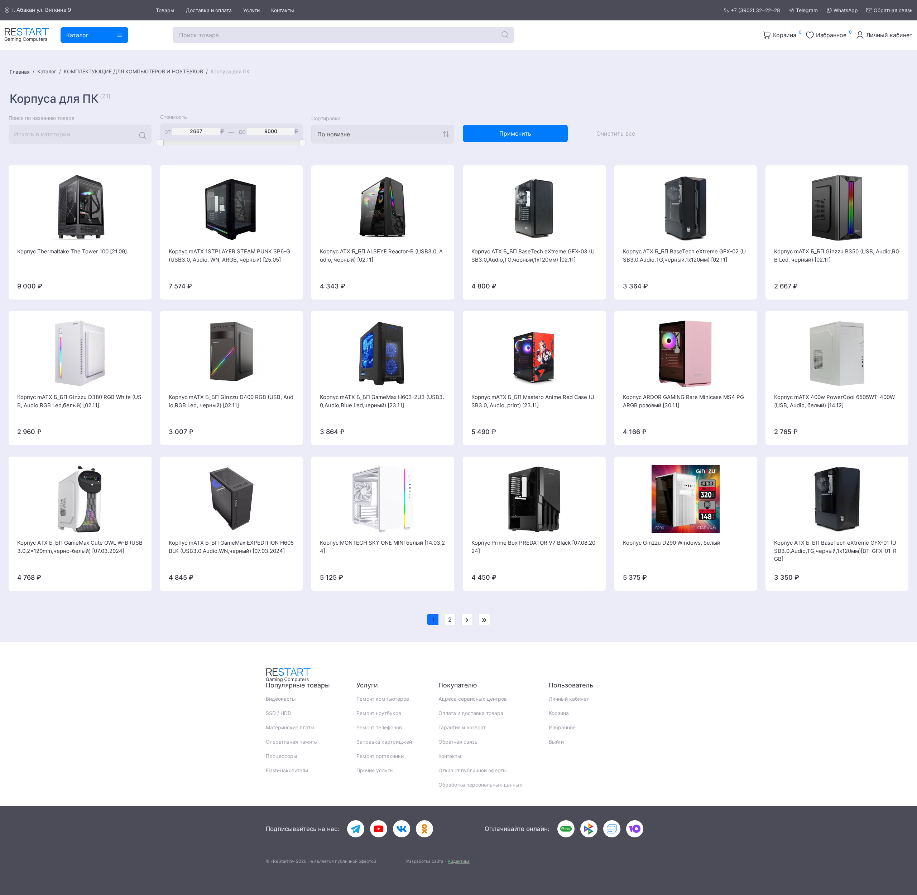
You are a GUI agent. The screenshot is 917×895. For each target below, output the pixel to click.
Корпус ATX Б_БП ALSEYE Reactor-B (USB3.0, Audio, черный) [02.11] (381, 255)
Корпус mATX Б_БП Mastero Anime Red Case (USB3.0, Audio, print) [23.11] (532, 401)
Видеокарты (281, 699)
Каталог (46, 71)
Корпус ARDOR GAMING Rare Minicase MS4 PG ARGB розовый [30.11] (683, 401)
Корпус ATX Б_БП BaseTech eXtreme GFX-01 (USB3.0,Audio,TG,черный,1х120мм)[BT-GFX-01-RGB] (835, 550)
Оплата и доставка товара (470, 713)
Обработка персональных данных (480, 785)
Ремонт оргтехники (380, 756)
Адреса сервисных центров (472, 699)
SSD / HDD (278, 713)
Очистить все (615, 133)
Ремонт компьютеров (382, 699)
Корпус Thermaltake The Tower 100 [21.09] (72, 251)
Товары (165, 10)
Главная (20, 72)
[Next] (467, 619)
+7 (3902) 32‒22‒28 (755, 10)
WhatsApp (846, 10)
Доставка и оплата (209, 10)
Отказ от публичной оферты (472, 770)
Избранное (562, 727)
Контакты (282, 10)
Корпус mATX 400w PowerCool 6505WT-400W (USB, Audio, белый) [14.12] (834, 401)
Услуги (251, 10)
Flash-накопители (287, 770)
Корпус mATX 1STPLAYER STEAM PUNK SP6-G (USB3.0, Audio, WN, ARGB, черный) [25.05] (229, 255)
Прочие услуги (374, 770)
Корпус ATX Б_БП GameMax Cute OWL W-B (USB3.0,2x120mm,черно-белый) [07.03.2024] (80, 546)
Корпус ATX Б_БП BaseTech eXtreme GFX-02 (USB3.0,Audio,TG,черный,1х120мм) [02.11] (684, 255)
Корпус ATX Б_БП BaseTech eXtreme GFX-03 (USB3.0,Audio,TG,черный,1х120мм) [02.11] (533, 255)
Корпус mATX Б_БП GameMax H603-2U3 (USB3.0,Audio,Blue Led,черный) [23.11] (382, 401)
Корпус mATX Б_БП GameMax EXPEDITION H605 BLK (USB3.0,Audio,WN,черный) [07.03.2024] (231, 546)
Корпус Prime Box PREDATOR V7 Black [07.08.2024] (533, 546)
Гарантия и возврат (462, 727)
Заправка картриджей (384, 742)
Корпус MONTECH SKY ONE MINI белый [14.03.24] (382, 546)
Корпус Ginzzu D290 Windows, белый (671, 542)
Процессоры (281, 756)
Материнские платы (290, 727)
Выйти (556, 742)
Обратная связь (893, 10)
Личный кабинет (569, 699)
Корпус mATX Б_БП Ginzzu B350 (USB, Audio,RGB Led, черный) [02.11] (836, 255)
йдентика (459, 861)
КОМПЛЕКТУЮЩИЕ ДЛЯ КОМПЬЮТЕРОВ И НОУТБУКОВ (133, 71)
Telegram (807, 10)
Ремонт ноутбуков (378, 713)
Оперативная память (291, 742)
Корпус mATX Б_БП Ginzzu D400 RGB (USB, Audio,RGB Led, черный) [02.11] (231, 401)
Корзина (559, 713)
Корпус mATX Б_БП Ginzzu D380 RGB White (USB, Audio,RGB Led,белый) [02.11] (79, 401)
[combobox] (382, 134)
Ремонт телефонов (379, 727)
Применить (515, 133)
